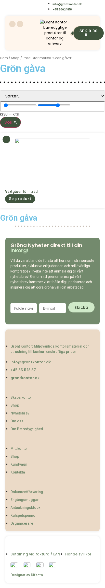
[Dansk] (12, 7)
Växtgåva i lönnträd (21, 192)
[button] (20, 198)
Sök (9, 122)
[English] (23, 7)
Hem (4, 57)
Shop (15, 57)
